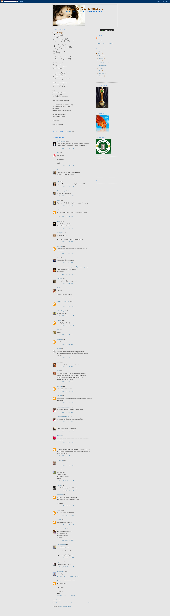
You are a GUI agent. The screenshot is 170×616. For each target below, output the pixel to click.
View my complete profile (104, 43)
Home (72, 603)
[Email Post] (72, 131)
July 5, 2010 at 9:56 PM (65, 283)
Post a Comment (57, 600)
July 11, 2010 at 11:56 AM (66, 515)
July (100, 60)
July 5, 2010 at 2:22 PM (65, 228)
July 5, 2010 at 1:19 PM (65, 217)
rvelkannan (59, 447)
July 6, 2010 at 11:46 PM (65, 391)
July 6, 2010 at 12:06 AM (65, 316)
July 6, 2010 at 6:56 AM (65, 358)
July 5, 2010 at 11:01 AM (65, 148)
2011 (99, 51)
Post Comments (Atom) (65, 606)
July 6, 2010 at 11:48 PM (65, 403)
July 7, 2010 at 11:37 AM (65, 431)
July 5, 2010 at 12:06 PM (65, 196)
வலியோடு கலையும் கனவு (105, 63)
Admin (58, 510)
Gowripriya (60, 460)
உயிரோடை (59, 278)
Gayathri (59, 519)
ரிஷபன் (59, 485)
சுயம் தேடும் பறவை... (85, 8)
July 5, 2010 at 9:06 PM (65, 262)
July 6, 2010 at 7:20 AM (65, 382)
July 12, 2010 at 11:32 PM (65, 540)
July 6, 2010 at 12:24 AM (65, 325)
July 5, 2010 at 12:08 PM (65, 205)
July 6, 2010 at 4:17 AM (65, 344)
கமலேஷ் (100, 37)
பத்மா (58, 362)
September (102, 56)
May (100, 71)
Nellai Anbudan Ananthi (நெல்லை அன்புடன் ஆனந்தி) (71, 267)
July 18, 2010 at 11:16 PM (65, 557)
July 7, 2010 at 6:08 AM (65, 412)
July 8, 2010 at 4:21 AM (65, 456)
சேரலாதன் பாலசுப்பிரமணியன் (65, 581)
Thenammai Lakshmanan (63, 407)
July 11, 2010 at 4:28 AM (65, 490)
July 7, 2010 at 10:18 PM (65, 442)
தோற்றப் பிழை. (58, 32)
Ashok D (59, 320)
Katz (58, 330)
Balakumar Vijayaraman (63, 301)
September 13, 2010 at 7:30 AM (68, 576)
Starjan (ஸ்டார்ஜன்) (62, 191)
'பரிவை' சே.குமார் (61, 311)
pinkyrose (59, 435)
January (101, 76)
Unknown (59, 210)
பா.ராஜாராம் (60, 232)
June (100, 68)
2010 (99, 53)
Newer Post (55, 603)
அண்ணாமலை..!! (61, 529)
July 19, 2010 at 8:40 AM (65, 567)
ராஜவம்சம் (59, 562)
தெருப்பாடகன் (61, 571)
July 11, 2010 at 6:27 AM (65, 506)
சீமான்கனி (60, 170)
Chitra (58, 181)
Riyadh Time (107, 30)
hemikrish (59, 246)
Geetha (59, 288)
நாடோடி (59, 257)
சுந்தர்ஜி (59, 348)
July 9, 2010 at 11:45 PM (65, 465)
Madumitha (60, 470)
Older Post (90, 603)
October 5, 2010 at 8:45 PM (66, 596)
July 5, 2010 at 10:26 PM (65, 297)
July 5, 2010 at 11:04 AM (65, 165)
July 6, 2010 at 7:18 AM (65, 366)
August (101, 58)
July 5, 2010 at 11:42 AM (65, 186)
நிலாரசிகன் (60, 494)
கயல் (58, 426)
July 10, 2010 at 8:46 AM (65, 481)
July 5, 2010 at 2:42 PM (65, 242)
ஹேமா (58, 221)
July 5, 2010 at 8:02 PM (65, 253)
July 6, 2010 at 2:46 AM (65, 335)
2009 (99, 79)
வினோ (59, 200)
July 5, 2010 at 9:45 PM (65, 274)
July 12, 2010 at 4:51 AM (65, 524)
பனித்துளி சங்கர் (61, 141)
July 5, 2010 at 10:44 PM (65, 306)
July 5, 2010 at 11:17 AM (65, 177)
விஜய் (58, 152)
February (101, 73)
